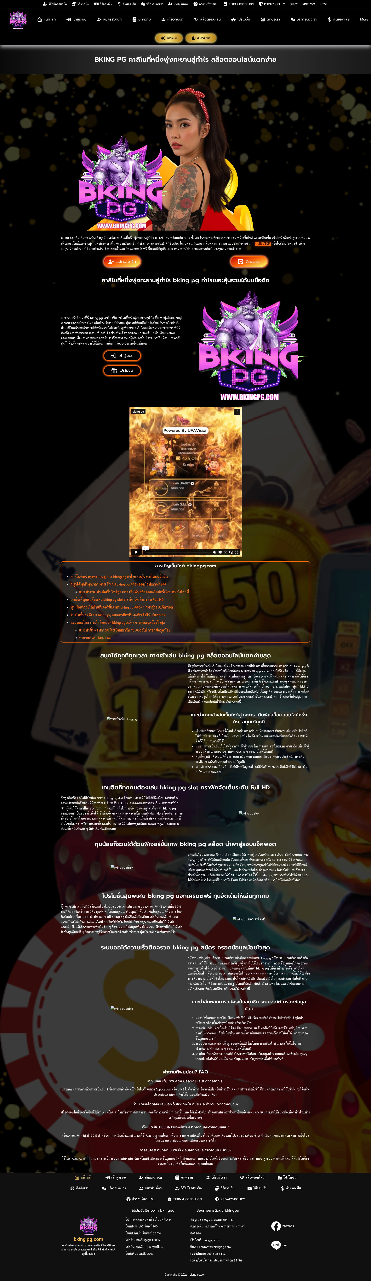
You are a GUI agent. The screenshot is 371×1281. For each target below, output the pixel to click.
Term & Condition (241, 4)
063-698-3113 (216, 1253)
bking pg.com (88, 1239)
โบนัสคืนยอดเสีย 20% (140, 1253)
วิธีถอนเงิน (106, 4)
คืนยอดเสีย (129, 4)
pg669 (294, 4)
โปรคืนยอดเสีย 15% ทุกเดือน (144, 1247)
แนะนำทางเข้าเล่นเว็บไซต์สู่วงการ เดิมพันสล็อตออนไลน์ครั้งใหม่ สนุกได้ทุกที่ (134, 592)
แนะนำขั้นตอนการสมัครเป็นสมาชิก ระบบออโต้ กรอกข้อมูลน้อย (124, 630)
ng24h (324, 4)
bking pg (263, 243)
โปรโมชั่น (243, 19)
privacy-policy (274, 4)
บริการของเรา (154, 4)
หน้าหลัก (49, 19)
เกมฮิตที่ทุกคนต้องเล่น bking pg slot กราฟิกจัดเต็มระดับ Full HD (117, 599)
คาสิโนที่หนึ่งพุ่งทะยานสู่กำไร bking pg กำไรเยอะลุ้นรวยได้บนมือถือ (119, 576)
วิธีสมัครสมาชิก (58, 4)
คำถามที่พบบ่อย (208, 4)
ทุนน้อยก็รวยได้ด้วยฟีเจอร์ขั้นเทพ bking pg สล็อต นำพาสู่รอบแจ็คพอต (122, 607)
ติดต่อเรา (273, 19)
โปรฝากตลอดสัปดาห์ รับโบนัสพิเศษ (148, 1219)
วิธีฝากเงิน (83, 4)
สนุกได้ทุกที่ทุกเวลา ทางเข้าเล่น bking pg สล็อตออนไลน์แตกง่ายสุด (118, 584)
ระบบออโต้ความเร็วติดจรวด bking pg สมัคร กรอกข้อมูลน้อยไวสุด (118, 622)
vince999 (308, 4)
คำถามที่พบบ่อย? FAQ (95, 637)
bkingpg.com (211, 1240)
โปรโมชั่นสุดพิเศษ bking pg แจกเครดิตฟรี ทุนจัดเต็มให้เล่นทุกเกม (118, 615)
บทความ (144, 19)
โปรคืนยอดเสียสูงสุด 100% (143, 1240)
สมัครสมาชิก (112, 19)
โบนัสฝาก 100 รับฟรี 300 (142, 1226)
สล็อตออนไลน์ (210, 19)
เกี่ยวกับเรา (175, 19)
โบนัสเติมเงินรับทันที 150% (143, 1233)
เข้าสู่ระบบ (79, 19)
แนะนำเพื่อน (181, 4)
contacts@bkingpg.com (215, 1247)
